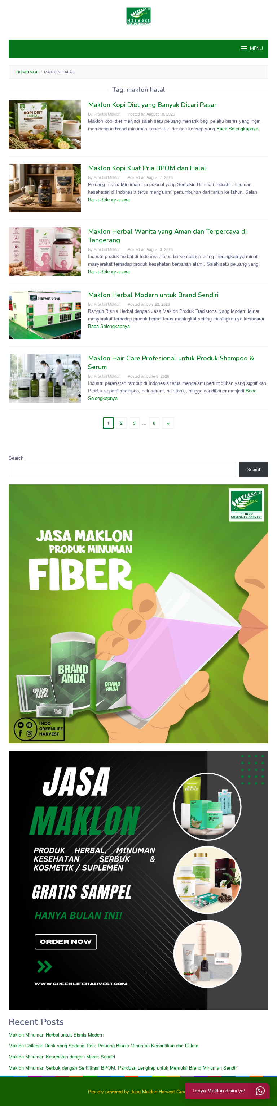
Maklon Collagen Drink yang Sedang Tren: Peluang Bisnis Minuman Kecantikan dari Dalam (103, 1045)
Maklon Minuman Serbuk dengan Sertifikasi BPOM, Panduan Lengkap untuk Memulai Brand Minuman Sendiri (123, 1067)
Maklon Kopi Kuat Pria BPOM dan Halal (147, 168)
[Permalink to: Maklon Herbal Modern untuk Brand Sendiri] (45, 314)
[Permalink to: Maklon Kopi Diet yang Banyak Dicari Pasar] (45, 124)
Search (16, 457)
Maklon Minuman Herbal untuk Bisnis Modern (56, 1034)
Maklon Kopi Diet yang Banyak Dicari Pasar (152, 104)
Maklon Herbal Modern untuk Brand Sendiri (153, 295)
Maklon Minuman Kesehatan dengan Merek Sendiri (62, 1056)
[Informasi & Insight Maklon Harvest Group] (138, 15)
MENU (256, 48)
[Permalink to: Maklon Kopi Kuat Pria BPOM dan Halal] (45, 187)
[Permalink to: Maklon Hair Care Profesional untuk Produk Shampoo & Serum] (45, 377)
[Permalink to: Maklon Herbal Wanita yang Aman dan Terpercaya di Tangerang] (45, 250)
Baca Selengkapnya (237, 128)
